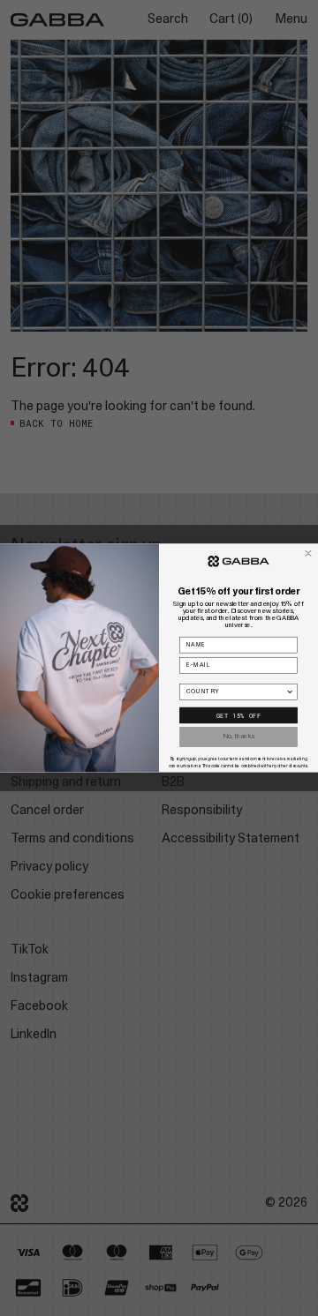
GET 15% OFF (238, 715)
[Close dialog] (308, 553)
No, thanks (238, 737)
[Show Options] (290, 691)
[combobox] (236, 691)
